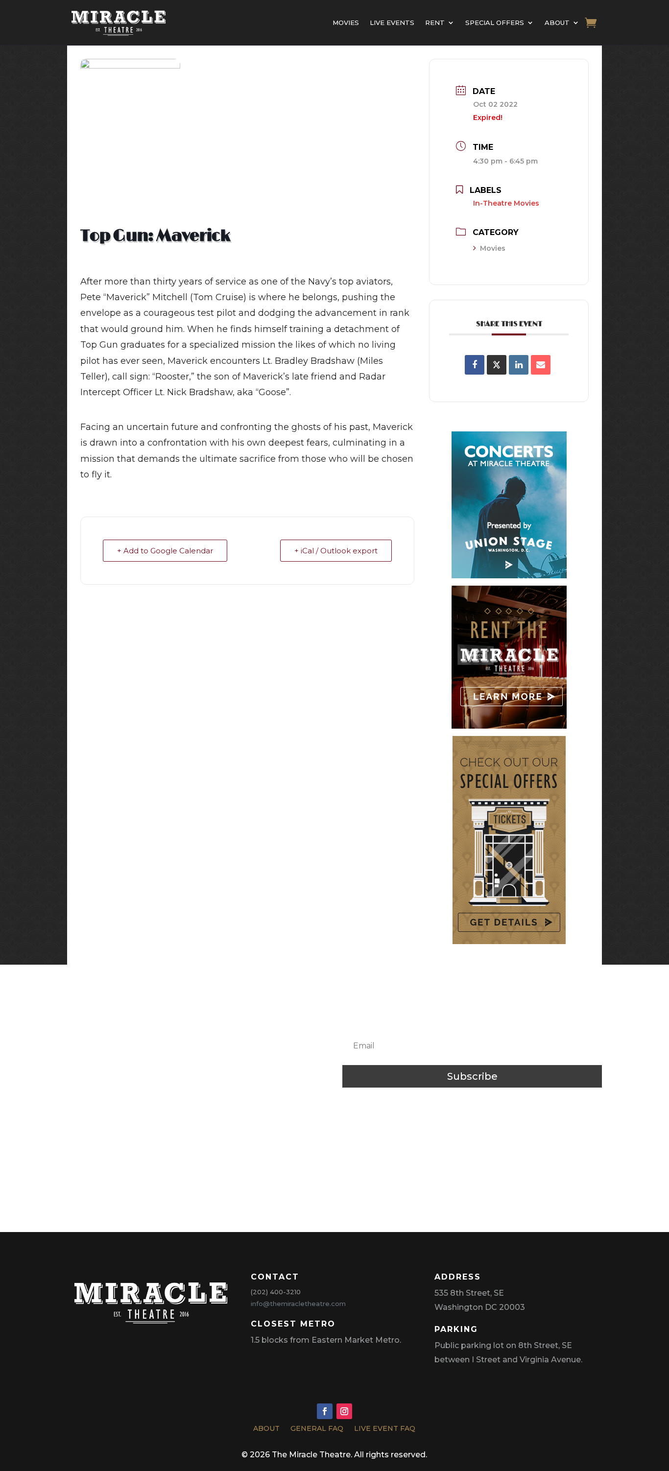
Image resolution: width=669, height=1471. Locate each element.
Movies (346, 22)
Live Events (392, 22)
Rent (435, 22)
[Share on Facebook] (474, 365)
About (557, 22)
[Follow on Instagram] (344, 1411)
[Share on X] (496, 365)
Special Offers (494, 22)
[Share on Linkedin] (518, 365)
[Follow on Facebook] (325, 1411)
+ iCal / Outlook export (336, 550)
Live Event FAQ (384, 1430)
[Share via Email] (540, 365)
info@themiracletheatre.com (298, 1303)
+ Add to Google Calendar (165, 550)
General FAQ (316, 1430)
